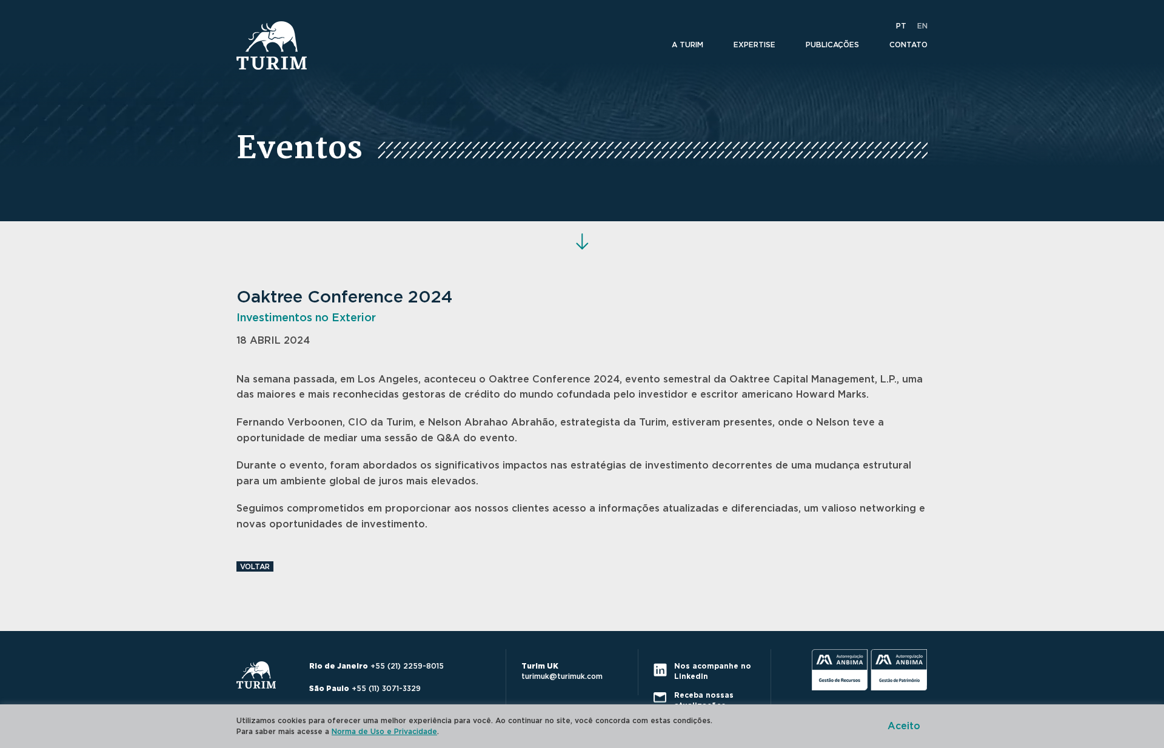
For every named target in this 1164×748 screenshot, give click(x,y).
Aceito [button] (904, 726)
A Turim (687, 44)
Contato (908, 44)
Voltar (255, 566)
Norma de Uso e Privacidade (384, 731)
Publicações (832, 44)
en (922, 26)
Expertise (754, 44)
